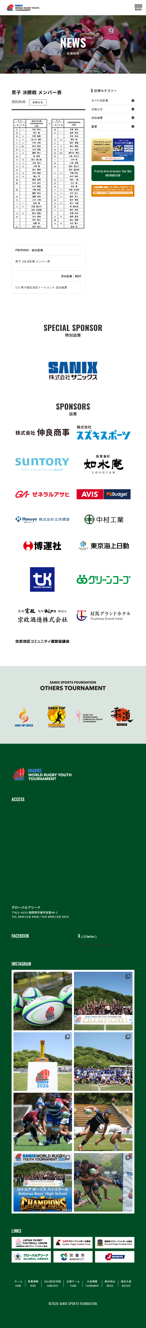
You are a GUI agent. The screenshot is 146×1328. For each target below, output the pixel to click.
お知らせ (97, 109)
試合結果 (97, 118)
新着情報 (33, 1283)
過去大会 (126, 1283)
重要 (94, 126)
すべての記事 (99, 100)
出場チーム (73, 1283)
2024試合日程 (52, 1283)
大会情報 (92, 1283)
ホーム (18, 1283)
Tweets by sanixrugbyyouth (97, 944)
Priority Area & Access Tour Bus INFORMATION (113, 173)
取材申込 (110, 1283)
